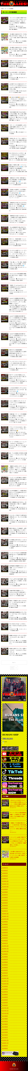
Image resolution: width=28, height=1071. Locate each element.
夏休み (22, 160)
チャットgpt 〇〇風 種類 (14, 327)
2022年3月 (5, 1002)
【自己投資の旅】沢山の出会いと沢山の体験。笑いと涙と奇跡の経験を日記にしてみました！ (17, 113)
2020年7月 (5, 1045)
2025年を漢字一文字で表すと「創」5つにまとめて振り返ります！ (17, 74)
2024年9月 (5, 921)
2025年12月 (5, 881)
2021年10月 (5, 1013)
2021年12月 (5, 1008)
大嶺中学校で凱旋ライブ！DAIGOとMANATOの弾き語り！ (17, 591)
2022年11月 (5, 981)
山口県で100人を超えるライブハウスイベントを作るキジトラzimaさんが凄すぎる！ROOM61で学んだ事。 (18, 86)
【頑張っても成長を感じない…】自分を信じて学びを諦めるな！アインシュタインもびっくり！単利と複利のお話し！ (18, 826)
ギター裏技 (24, 471)
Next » (14, 662)
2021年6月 (5, 1024)
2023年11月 (5, 948)
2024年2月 (5, 940)
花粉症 (20, 356)
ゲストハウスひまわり (20, 105)
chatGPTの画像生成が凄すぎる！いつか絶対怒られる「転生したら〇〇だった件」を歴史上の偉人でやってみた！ (17, 318)
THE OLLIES (20, 26)
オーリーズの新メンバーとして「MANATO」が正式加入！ (17, 442)
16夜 (18, 158)
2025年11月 (5, 884)
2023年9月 (5, 954)
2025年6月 (5, 897)
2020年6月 (5, 1048)
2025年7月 (5, 895)
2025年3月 (5, 905)
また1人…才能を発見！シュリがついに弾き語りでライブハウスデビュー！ (17, 240)
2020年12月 (5, 1040)
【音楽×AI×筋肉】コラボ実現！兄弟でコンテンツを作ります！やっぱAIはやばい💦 (18, 191)
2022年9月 (5, 986)
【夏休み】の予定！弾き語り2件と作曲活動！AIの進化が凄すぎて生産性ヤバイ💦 (17, 179)
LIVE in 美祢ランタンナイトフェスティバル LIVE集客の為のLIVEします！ (17, 402)
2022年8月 (5, 989)
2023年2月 (5, 973)
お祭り (10, 171)
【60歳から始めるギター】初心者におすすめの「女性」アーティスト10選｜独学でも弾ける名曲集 (18, 36)
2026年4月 (5, 870)
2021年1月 (5, 1037)
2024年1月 (5, 943)
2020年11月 (5, 1043)
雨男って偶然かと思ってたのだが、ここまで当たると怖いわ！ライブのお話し (17, 602)
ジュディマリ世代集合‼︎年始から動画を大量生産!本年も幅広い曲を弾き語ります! (18, 479)
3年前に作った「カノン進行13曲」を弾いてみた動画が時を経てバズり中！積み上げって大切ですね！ (17, 141)
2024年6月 (5, 930)
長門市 (23, 572)
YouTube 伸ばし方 (17, 292)
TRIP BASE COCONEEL (14, 433)
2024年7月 (5, 927)
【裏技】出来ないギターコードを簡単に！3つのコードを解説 (17, 467)
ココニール (13, 435)
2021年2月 (5, 1035)
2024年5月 (5, 932)
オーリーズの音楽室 (18, 27)
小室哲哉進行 (22, 148)
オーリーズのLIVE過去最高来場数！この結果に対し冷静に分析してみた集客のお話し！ (18, 814)
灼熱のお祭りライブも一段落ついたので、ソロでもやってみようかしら (17, 650)
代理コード (11, 472)
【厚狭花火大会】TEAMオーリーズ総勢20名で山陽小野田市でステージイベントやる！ (18, 217)
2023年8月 (5, 957)
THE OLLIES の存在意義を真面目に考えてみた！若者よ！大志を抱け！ (17, 275)
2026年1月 (5, 878)
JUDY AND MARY (20, 482)
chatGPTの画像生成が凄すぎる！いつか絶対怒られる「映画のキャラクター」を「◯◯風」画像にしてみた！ (17, 301)
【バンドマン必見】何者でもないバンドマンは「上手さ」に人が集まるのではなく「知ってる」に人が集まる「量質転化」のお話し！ (17, 21)
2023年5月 (5, 965)
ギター (10, 42)
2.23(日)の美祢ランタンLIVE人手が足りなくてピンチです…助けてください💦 (17, 389)
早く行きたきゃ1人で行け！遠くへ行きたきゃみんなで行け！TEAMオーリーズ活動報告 (17, 154)
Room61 (24, 91)
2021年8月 (5, 1019)
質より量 (11, 29)
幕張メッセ (14, 120)
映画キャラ (20, 311)
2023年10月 (5, 951)
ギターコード (12, 471)
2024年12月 (5, 913)
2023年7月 (5, 959)
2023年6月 (5, 962)
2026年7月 (5, 868)
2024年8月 (5, 924)
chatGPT (19, 305)
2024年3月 (5, 938)
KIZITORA (20, 91)
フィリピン (17, 197)
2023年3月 (5, 970)
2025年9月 (5, 889)
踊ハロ (18, 120)
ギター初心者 (15, 42)
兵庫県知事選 (18, 559)
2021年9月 (5, 1016)
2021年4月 (5, 1029)
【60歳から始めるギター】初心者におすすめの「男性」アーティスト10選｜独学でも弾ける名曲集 (18, 50)
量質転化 (15, 29)
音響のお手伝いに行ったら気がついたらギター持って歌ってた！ (17, 637)
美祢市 (24, 27)
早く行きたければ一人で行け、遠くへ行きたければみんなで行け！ (17, 625)
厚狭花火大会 (18, 209)
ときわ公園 (20, 132)
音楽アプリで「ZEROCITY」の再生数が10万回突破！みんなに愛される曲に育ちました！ (18, 62)
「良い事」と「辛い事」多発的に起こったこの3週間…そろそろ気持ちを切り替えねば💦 (17, 263)
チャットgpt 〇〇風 (21, 326)
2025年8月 (5, 892)
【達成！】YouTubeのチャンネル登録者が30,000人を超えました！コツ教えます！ (17, 287)
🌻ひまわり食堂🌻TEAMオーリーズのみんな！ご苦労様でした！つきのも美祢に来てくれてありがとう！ (18, 99)
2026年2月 (5, 876)
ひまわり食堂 (20, 104)
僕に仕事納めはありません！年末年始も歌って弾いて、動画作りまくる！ (17, 503)
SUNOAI (23, 221)
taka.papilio (20, 368)
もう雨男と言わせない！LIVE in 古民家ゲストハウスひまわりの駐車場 (18, 541)
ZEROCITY (11, 27)
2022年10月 (5, 983)
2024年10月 (5, 919)
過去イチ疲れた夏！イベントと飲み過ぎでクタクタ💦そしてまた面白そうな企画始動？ (18, 166)
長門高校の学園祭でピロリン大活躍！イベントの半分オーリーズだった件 (17, 567)
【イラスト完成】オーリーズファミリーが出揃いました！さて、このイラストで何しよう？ (17, 252)
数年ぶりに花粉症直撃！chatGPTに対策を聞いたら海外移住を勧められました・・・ (17, 351)
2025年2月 (5, 908)
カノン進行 (24, 147)
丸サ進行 (17, 148)
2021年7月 (5, 1021)
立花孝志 (20, 561)
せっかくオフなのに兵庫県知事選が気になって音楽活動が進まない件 (17, 554)
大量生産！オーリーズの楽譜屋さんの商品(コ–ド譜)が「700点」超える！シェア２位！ (17, 415)
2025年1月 (5, 911)
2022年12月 (5, 978)
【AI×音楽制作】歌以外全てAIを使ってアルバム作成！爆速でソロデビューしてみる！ (17, 229)
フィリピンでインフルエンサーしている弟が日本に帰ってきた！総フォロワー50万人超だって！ (18, 364)
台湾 (21, 381)
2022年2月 (5, 1005)
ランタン (17, 381)
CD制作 (20, 584)
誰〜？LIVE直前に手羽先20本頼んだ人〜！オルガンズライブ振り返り (18, 454)
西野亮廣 (16, 619)
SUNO (20, 221)
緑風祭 (17, 572)
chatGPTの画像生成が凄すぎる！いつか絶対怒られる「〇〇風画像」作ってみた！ (17, 335)
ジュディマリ (13, 485)
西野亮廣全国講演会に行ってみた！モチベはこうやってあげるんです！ (17, 614)
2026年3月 (5, 873)
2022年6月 (5, 994)
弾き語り (21, 42)
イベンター (20, 629)
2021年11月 (5, 1010)
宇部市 (19, 92)
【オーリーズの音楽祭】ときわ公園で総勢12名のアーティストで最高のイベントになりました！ (18, 127)
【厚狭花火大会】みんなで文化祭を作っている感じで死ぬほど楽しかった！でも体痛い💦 (17, 204)
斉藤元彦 (16, 561)
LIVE (19, 432)
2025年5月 (5, 900)
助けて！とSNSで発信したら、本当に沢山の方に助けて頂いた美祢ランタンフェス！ (17, 376)
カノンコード (18, 147)
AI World (20, 117)
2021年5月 (5, 1027)
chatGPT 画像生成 (16, 306)
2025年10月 (5, 886)
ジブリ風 (19, 342)
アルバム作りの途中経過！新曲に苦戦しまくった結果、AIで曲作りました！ (17, 580)
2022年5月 (5, 997)
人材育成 (17, 280)
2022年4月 (5, 1000)
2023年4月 (5, 967)
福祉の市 (13, 607)
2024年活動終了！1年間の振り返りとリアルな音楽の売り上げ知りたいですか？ (18, 492)
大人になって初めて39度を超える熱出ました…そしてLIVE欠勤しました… (18, 517)
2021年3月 (5, 1032)
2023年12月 (5, 946)
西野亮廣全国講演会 (23, 619)
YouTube (11, 292)
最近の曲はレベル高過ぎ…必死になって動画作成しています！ (17, 529)
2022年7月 (5, 992)
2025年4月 (5, 903)
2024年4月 (5, 935)
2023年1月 (5, 975)
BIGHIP (19, 244)
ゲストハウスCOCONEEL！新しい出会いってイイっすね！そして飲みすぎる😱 (17, 428)
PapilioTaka (19, 194)
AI (17, 221)
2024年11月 (5, 916)
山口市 (12, 448)
